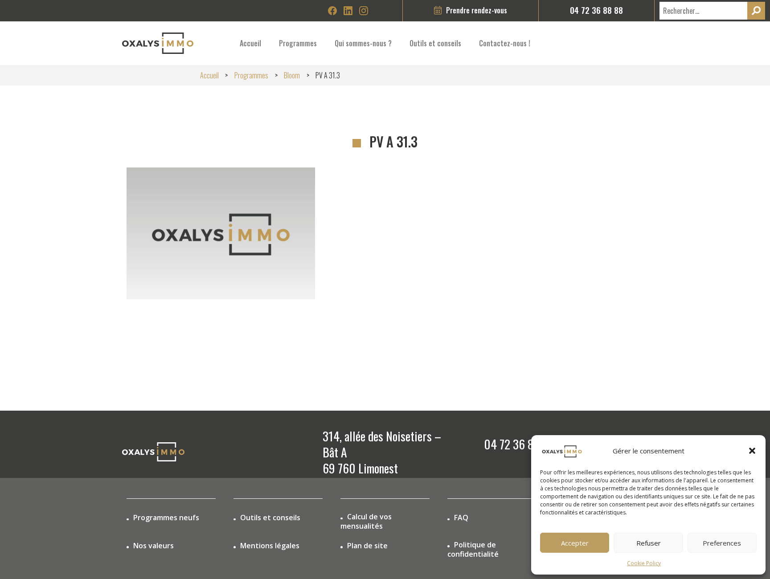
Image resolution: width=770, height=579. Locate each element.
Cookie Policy (644, 563)
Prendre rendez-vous (476, 10)
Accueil (250, 43)
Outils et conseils (270, 517)
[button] (752, 450)
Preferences (722, 542)
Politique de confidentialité (473, 549)
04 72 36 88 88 (596, 10)
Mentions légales (269, 545)
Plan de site (367, 545)
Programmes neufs (166, 517)
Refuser (648, 542)
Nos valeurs (153, 545)
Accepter (575, 542)
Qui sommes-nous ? (363, 43)
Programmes (298, 43)
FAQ (461, 517)
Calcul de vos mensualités (366, 521)
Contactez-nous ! (504, 43)
